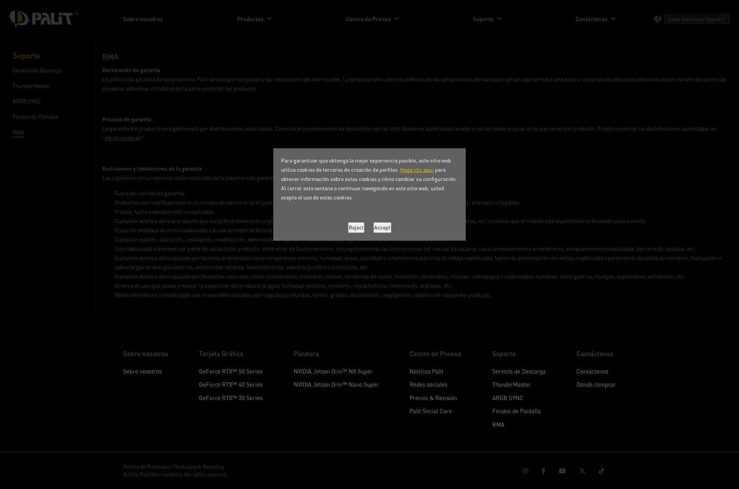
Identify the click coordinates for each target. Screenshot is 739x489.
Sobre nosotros (142, 371)
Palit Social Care (431, 410)
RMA (498, 424)
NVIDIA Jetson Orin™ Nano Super (336, 384)
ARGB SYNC (507, 397)
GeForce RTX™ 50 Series (230, 371)
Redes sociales (428, 384)
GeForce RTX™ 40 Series (230, 384)
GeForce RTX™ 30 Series (230, 397)
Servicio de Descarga (519, 371)
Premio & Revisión (433, 397)
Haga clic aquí (417, 169)
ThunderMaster (511, 384)
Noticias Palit (426, 371)
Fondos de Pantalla (516, 410)
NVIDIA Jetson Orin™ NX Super (333, 371)
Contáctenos (592, 371)
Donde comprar (596, 384)
